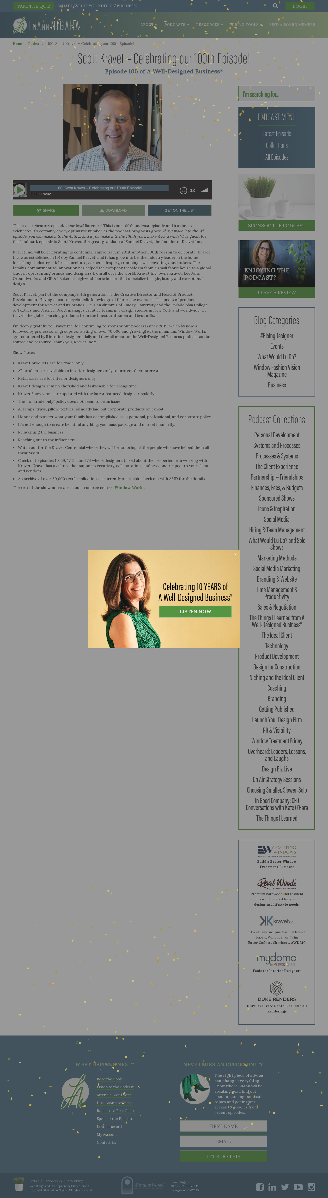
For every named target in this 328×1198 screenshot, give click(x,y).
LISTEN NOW (195, 611)
